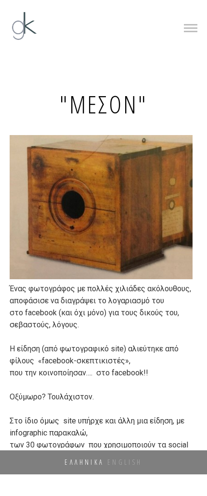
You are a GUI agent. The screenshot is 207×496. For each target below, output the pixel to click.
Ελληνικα (84, 462)
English (124, 462)
